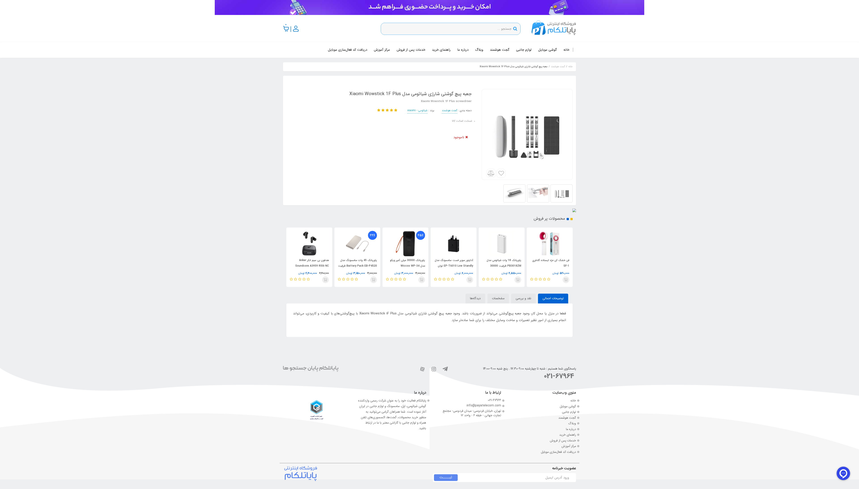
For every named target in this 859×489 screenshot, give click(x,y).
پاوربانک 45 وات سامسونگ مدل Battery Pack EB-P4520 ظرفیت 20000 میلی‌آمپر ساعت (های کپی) (357, 266)
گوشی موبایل (547, 49)
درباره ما (462, 49)
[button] (286, 29)
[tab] (553, 298)
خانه (566, 49)
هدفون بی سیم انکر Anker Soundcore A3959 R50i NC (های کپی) (312, 266)
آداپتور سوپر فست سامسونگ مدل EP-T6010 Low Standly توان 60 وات (454, 266)
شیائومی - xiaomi (417, 110)
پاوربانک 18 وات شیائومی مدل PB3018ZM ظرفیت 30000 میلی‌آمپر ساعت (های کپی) (504, 266)
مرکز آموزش (382, 49)
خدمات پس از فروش (411, 49)
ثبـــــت (446, 477)
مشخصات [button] (498, 298)
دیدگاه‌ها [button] (475, 298)
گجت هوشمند (499, 49)
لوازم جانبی (524, 49)
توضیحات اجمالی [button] (553, 298)
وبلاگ (479, 49)
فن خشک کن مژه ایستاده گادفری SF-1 (550, 263)
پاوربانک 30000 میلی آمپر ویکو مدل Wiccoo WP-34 (407, 263)
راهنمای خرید (441, 49)
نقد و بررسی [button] (523, 298)
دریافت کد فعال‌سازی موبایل (347, 49)
